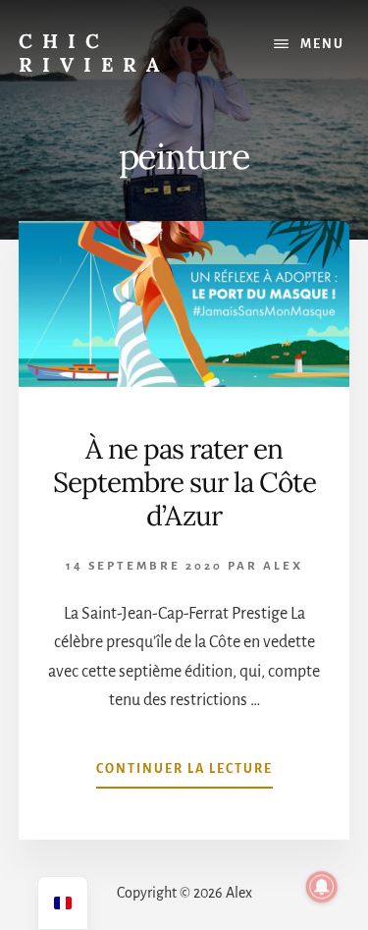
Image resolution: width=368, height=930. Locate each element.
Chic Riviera (94, 52)
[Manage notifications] (322, 887)
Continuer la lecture (184, 775)
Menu (322, 44)
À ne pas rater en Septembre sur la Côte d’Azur (184, 481)
